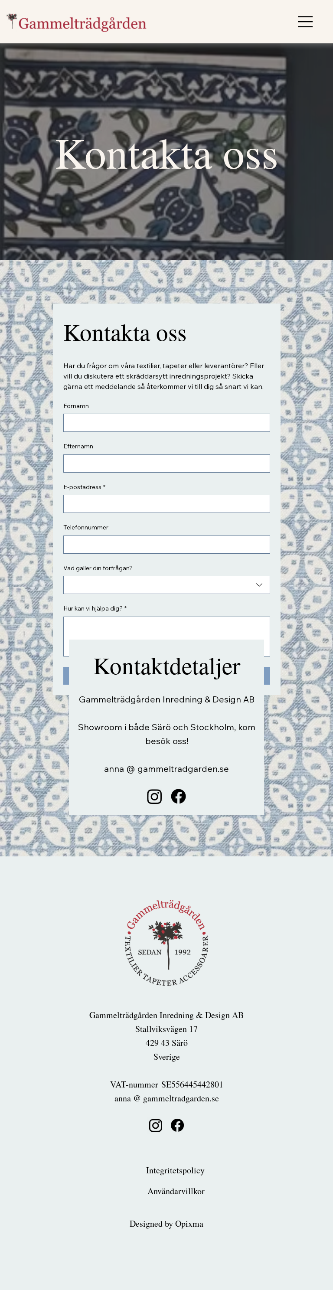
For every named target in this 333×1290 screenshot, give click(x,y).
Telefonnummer (85, 527)
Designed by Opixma (166, 1223)
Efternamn (78, 446)
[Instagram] (154, 796)
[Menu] (306, 21)
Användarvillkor (176, 1191)
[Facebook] (178, 796)
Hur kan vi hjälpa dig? (95, 608)
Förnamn (76, 406)
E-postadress (84, 487)
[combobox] (166, 585)
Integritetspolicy (175, 1170)
